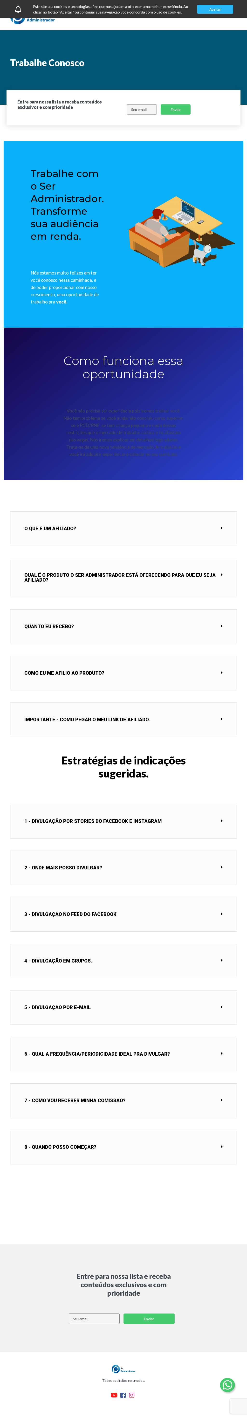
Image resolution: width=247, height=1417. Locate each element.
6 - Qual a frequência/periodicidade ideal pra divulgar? (97, 1054)
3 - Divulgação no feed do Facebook (70, 914)
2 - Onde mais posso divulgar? (63, 868)
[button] (123, 529)
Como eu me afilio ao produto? (64, 673)
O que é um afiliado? (50, 528)
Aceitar (215, 9)
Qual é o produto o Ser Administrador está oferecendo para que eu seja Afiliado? (120, 577)
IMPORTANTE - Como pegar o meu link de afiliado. (87, 719)
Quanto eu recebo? (49, 626)
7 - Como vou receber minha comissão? (74, 1100)
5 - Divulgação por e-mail (57, 1007)
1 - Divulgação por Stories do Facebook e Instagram (93, 821)
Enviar (176, 109)
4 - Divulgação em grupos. (58, 961)
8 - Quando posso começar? (60, 1147)
